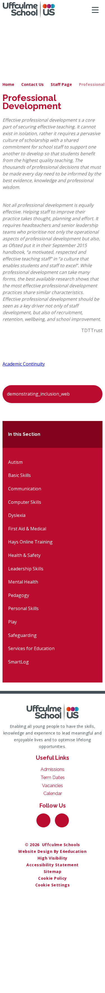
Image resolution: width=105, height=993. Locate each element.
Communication (24, 489)
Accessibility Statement (52, 864)
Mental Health (23, 582)
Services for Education (31, 648)
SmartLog (18, 662)
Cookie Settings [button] (52, 885)
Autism (15, 462)
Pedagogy (18, 595)
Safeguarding (22, 635)
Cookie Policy (52, 878)
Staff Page (61, 84)
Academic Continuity (24, 364)
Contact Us (32, 84)
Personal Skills (23, 608)
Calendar (52, 793)
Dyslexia (16, 515)
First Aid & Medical (27, 529)
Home (8, 84)
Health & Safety (24, 555)
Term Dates (53, 777)
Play (12, 622)
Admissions (52, 769)
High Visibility (52, 858)
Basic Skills (19, 475)
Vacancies (52, 785)
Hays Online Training (30, 542)
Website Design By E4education (52, 851)
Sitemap (53, 871)
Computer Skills (24, 502)
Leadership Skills (25, 569)
